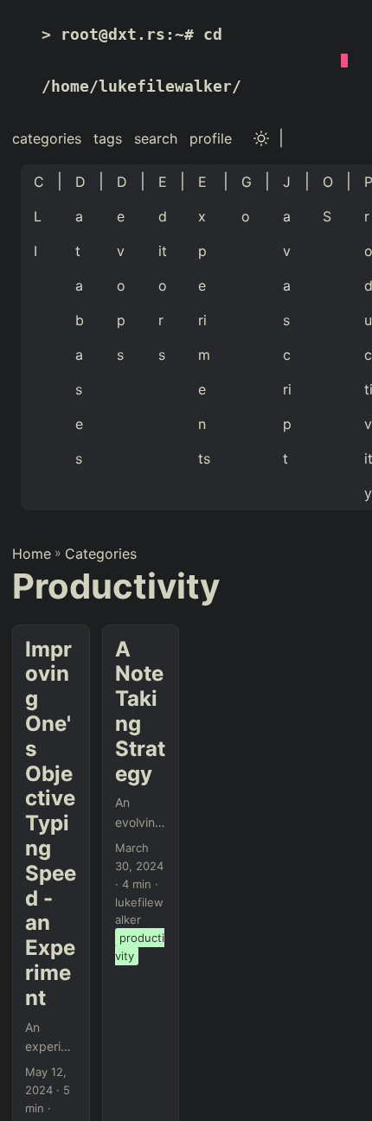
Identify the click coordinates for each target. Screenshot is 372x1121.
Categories (101, 553)
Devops (122, 268)
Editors (162, 268)
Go (246, 199)
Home (31, 553)
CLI (39, 216)
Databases (80, 320)
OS (328, 199)
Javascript (287, 320)
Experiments (204, 320)
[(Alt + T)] (261, 138)
